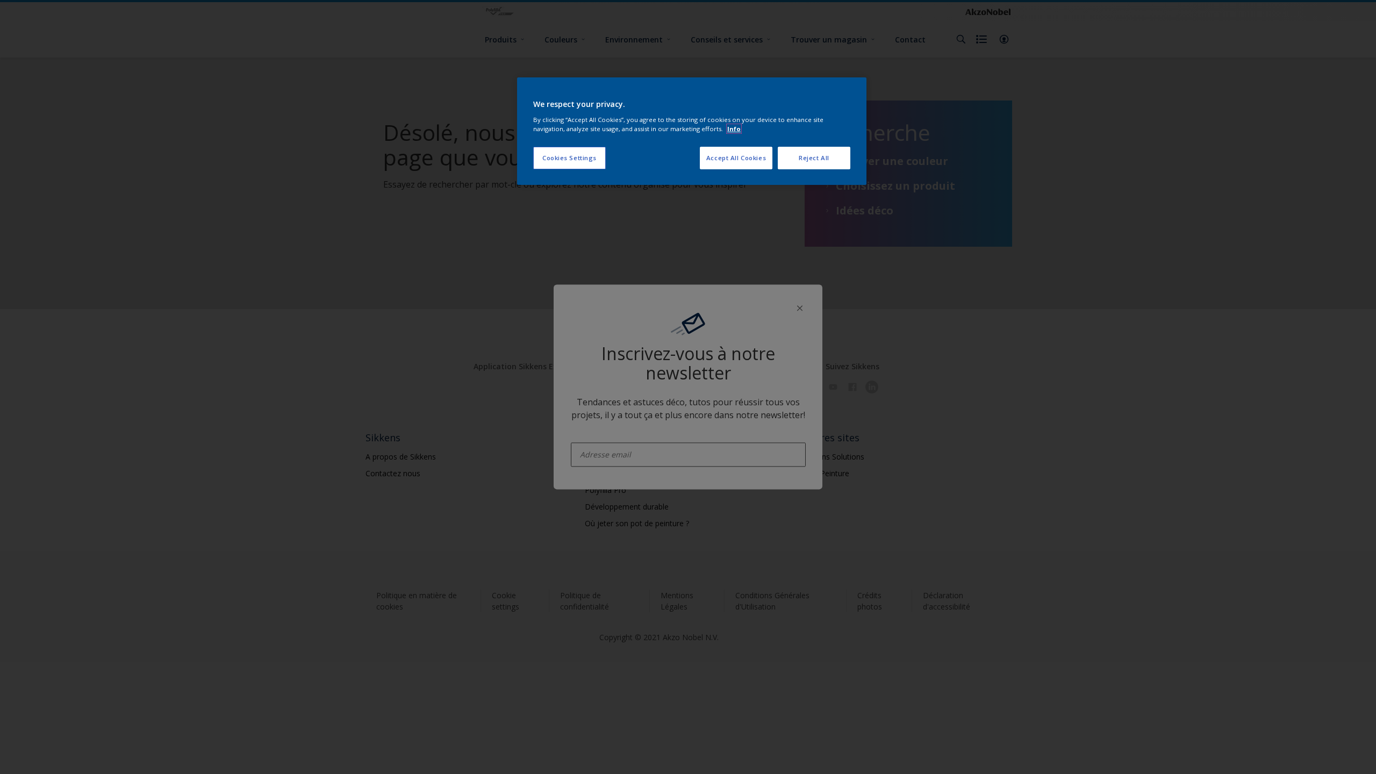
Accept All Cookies (736, 158)
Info (734, 129)
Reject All (814, 158)
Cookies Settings (569, 158)
